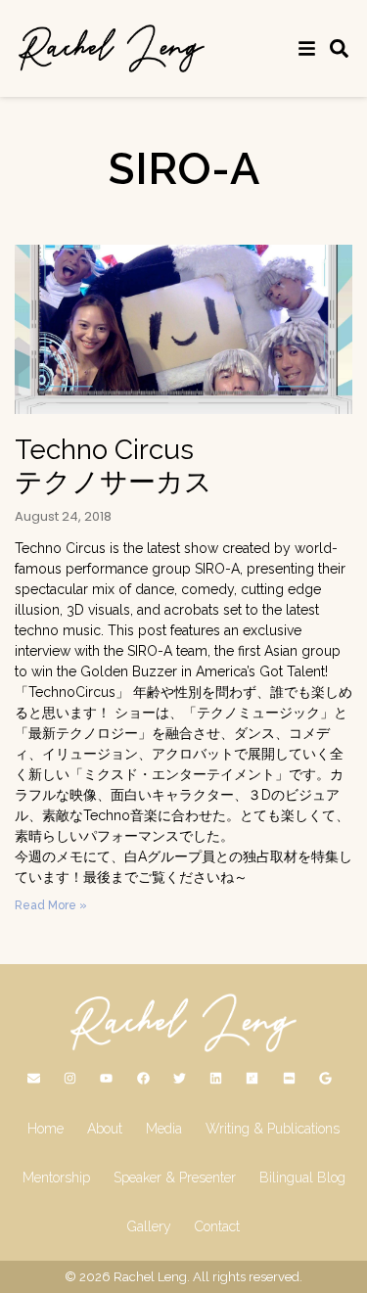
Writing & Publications (273, 1128)
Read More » (51, 905)
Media (164, 1128)
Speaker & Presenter (175, 1177)
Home (45, 1128)
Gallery (149, 1226)
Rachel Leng (150, 1277)
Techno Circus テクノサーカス (113, 466)
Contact (217, 1226)
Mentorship (56, 1177)
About (104, 1128)
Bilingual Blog (302, 1177)
